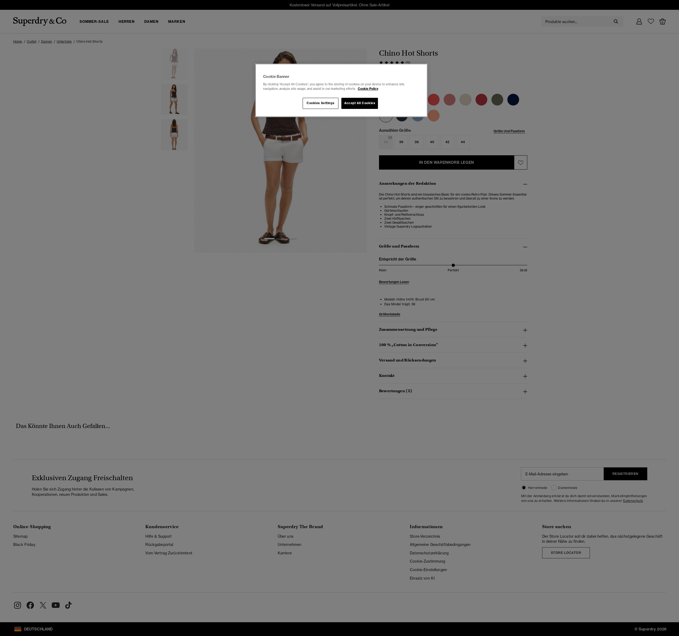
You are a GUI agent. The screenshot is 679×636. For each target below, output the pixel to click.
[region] (341, 90)
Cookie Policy (368, 89)
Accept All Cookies (359, 103)
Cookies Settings (320, 103)
